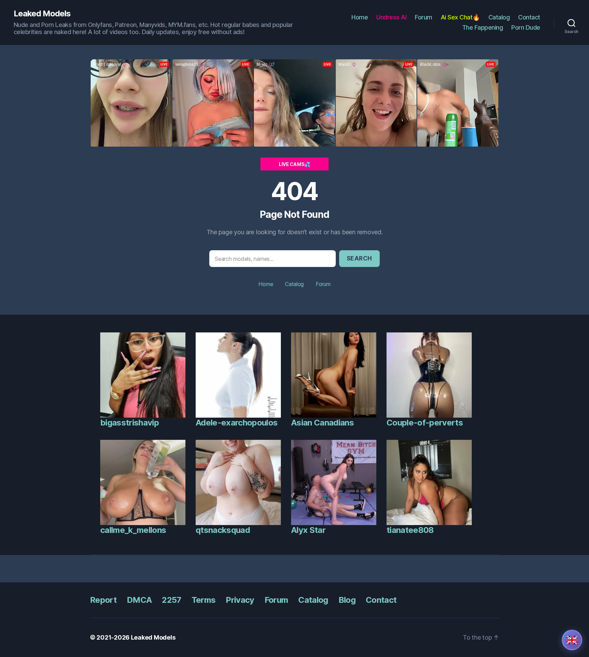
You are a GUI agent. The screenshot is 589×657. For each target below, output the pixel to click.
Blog (347, 600)
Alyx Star (308, 530)
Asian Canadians (322, 423)
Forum (423, 17)
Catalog (499, 17)
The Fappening (482, 27)
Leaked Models (42, 14)
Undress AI (391, 17)
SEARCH (359, 258)
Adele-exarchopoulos (236, 423)
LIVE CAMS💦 (294, 164)
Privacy (240, 600)
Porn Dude (525, 27)
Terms (204, 600)
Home (359, 17)
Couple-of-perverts (425, 423)
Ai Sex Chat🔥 (460, 17)
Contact (529, 17)
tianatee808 (410, 530)
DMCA (139, 600)
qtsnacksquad (223, 530)
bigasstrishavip (129, 423)
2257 (171, 600)
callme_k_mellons (133, 530)
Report (103, 600)
